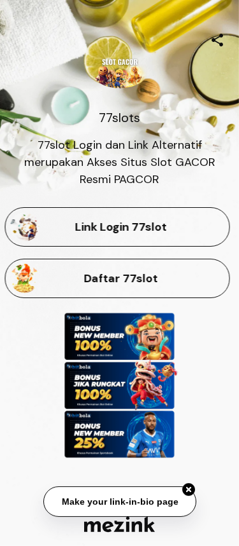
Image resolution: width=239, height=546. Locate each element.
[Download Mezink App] (119, 524)
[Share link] (217, 38)
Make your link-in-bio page (119, 502)
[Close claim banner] (188, 490)
